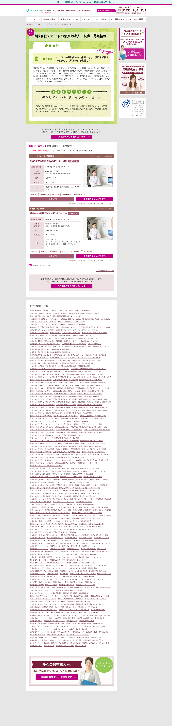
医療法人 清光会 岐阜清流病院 (97, 632)
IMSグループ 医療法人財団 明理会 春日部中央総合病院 (49, 327)
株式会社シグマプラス (37, 576)
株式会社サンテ (81, 338)
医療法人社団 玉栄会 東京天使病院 (67, 385)
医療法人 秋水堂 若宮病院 (89, 468)
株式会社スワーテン (64, 632)
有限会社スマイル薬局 (57, 504)
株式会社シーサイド (66, 571)
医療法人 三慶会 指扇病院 (68, 335)
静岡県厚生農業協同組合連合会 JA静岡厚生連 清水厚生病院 (50, 352)
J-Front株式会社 (52, 574)
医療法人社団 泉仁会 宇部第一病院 (94, 427)
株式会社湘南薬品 (82, 479)
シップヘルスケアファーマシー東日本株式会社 (84, 358)
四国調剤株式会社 (89, 576)
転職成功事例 (49, 19)
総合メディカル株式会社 (59, 643)
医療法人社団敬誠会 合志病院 (40, 391)
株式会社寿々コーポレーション (54, 621)
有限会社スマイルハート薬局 (95, 626)
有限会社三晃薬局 (36, 554)
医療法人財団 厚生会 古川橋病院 (64, 532)
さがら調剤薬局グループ (55, 538)
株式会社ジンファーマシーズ (71, 615)
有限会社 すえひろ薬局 (64, 499)
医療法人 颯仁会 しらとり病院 (51, 527)
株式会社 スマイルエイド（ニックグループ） (68, 626)
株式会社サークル (36, 529)
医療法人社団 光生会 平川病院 (40, 399)
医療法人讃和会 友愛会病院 (62, 347)
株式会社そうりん (36, 646)
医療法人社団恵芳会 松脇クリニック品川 (44, 590)
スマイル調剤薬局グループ (39, 504)
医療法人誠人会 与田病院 (102, 510)
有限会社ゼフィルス (97, 637)
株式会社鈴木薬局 (83, 618)
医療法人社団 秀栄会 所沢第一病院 (99, 402)
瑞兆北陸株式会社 (105, 615)
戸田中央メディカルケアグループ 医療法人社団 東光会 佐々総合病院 (54, 438)
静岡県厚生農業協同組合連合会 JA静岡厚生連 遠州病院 (50, 355)
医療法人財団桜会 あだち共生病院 (69, 316)
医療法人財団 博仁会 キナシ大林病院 (43, 324)
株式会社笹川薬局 (95, 540)
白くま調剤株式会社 (98, 610)
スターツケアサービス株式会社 (40, 502)
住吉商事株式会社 (89, 504)
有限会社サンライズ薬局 (78, 568)
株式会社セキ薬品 (36, 521)
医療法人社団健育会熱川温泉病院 (41, 394)
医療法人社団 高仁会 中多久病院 (64, 396)
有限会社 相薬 (103, 643)
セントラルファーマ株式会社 (40, 643)
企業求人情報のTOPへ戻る (105, 271)
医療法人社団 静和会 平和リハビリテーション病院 (84, 424)
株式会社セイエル (79, 632)
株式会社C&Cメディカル (38, 571)
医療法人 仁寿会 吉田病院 (39, 491)
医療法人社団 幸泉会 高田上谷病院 (65, 399)
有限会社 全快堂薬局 (83, 640)
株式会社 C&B (53, 571)
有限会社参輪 (92, 568)
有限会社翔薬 (34, 482)
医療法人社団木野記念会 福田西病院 (93, 383)
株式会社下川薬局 (51, 585)
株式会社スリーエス (88, 629)
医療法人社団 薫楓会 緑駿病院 (91, 385)
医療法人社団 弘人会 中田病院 (88, 396)
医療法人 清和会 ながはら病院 (64, 637)
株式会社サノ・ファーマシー (91, 546)
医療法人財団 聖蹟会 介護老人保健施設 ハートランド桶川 (50, 513)
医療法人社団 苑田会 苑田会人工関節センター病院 (91, 596)
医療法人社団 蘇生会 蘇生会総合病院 (97, 430)
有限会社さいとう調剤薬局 (80, 535)
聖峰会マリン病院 (105, 515)
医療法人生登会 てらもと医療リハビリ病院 (87, 513)
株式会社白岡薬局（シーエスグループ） (43, 610)
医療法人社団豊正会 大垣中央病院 (94, 449)
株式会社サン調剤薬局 (37, 557)
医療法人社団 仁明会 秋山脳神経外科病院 (93, 407)
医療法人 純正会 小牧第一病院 (71, 477)
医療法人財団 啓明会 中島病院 (64, 313)
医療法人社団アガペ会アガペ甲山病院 (43, 588)
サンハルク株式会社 (94, 344)
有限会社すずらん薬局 (103, 499)
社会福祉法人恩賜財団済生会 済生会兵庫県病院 (77, 363)
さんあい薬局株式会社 (88, 549)
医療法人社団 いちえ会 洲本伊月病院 (70, 588)
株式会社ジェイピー (78, 355)
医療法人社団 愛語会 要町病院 (41, 371)
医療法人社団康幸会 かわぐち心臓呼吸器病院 (46, 593)
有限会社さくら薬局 (81, 540)
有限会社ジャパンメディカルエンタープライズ (46, 466)
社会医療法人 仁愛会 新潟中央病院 (42, 485)
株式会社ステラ (70, 624)
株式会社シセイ (52, 579)
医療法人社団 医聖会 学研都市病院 (67, 374)
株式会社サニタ (55, 333)
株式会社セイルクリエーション (40, 637)
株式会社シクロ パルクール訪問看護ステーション (64, 576)
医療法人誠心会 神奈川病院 (40, 510)
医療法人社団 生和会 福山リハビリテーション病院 (47, 424)
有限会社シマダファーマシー (95, 582)
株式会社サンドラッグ (71, 341)
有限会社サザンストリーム (69, 543)
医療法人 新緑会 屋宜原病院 (40, 496)
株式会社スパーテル (84, 624)
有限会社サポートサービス (71, 333)
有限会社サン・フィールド (75, 560)
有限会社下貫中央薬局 (66, 585)
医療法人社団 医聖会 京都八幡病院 (93, 374)
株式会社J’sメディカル (37, 574)
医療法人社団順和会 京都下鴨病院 (89, 405)
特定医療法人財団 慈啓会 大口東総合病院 (44, 319)
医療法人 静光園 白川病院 (72, 507)
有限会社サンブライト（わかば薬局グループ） (46, 563)
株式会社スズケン (36, 621)
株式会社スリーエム (55, 507)
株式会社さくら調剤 (85, 538)
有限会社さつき (85, 543)
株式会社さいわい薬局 (37, 538)
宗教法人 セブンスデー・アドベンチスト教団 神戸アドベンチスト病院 (54, 468)
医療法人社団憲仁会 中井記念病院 (89, 394)
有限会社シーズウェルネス (101, 347)
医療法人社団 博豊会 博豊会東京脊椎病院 (75, 601)
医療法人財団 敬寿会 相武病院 (40, 313)
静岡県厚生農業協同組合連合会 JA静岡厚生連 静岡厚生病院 (50, 349)
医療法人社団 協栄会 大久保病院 (41, 385)
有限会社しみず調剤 (37, 585)
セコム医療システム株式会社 (53, 521)
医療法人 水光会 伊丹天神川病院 (84, 496)
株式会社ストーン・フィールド (63, 502)
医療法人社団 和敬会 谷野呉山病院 (95, 460)
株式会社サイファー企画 (99, 535)
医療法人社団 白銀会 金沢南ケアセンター (44, 601)
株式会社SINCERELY (66, 488)
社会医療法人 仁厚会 (61, 612)
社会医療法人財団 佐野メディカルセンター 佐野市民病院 (50, 535)
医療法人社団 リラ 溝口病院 (72, 460)
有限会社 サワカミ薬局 (57, 549)
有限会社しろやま (83, 482)
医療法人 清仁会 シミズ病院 (61, 510)
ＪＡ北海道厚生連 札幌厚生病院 (86, 571)
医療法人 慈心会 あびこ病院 (96, 355)
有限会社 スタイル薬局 (56, 624)
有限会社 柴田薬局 (37, 360)
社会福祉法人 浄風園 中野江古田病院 (43, 366)
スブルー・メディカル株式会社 (40, 626)
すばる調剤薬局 (98, 624)
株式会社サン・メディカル (97, 565)
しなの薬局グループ (99, 579)
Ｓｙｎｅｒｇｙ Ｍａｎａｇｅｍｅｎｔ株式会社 (75, 579)
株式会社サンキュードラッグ (70, 551)
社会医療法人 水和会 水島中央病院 (42, 499)
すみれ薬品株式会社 (73, 629)
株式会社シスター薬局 (37, 579)
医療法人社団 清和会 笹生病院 (77, 421)
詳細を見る (53, 199)
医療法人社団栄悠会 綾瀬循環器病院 (98, 588)
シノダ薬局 (34, 582)
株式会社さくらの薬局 (101, 538)
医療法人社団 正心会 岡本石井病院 (66, 416)
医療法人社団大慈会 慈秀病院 (66, 432)
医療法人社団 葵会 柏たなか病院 (89, 371)
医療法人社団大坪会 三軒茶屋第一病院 (43, 383)
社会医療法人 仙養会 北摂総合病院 (91, 524)
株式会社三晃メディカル (87, 335)
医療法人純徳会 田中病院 (92, 477)
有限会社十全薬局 (82, 604)
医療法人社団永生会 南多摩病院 (90, 380)
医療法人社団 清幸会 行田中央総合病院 (67, 410)
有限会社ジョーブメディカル (87, 607)
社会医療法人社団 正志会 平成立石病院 (78, 413)
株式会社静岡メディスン (58, 358)
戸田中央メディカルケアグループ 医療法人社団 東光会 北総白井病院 (54, 441)
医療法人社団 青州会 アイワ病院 (41, 416)
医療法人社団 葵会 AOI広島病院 (65, 371)
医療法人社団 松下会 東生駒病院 (93, 452)
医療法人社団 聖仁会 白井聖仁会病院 (93, 416)
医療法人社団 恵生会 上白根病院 (98, 388)
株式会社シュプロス (96, 604)
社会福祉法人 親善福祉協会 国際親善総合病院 (74, 366)
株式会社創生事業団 (94, 527)
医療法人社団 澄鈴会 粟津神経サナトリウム (45, 435)
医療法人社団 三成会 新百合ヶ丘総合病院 (70, 402)
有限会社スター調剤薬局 (38, 624)
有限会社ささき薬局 (52, 543)
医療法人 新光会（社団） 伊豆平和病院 (85, 612)
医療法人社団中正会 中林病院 (95, 599)
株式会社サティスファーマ (39, 546)
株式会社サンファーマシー (95, 557)
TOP (33, 19)
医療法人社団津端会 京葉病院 (72, 435)
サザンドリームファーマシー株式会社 (85, 330)
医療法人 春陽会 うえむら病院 (53, 607)
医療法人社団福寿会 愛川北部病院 (42, 449)
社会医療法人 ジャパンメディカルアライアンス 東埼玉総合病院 (52, 604)
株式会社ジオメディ (104, 574)
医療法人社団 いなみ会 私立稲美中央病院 (96, 377)
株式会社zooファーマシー (39, 618)
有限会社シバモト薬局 (60, 582)
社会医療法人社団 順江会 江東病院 (42, 405)
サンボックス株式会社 (60, 565)
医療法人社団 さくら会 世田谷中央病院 (93, 399)
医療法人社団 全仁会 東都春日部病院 (78, 521)
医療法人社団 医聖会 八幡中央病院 (42, 377)
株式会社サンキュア (52, 551)
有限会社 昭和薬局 (47, 482)
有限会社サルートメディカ (39, 549)
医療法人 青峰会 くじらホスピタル (85, 515)
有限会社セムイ (35, 640)
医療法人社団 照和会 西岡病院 (67, 407)
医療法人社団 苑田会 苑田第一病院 (42, 432)
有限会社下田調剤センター (91, 360)
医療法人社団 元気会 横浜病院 (65, 394)
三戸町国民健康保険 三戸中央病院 (74, 344)
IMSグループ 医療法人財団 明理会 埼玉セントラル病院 (90, 327)
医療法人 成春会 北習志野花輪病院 (96, 507)
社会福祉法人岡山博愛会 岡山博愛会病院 (44, 363)
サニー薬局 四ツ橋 (73, 546)
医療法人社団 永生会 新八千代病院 (65, 380)
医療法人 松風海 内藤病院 (99, 479)
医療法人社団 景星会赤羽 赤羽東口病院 (71, 388)
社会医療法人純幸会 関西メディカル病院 (44, 477)
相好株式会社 (34, 527)
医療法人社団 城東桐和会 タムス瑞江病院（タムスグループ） (51, 596)
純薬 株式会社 (35, 607)
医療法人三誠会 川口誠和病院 (63, 338)
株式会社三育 (101, 549)
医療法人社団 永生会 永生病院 (40, 380)
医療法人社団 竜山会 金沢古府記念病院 (70, 457)
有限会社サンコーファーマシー (54, 554)
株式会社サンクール (88, 551)
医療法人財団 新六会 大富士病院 (72, 319)
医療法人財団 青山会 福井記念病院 (97, 319)
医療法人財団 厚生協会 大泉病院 (87, 313)
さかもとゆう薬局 (48, 330)
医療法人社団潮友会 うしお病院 (90, 432)
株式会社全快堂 (68, 640)
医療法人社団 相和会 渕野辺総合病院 (69, 430)
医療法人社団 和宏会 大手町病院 (41, 463)
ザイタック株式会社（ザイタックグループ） (78, 529)
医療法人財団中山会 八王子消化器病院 (71, 322)
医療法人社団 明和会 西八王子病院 (68, 455)
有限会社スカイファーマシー (84, 499)
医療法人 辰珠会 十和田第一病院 (87, 488)
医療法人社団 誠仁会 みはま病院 (41, 419)
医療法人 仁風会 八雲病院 (90, 493)
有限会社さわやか (73, 549)
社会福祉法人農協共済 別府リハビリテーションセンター (49, 369)
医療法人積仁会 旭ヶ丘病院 (90, 518)
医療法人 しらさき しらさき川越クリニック (74, 610)
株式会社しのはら (45, 582)
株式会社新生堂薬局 (72, 493)
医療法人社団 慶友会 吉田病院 (93, 391)
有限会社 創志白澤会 (89, 643)
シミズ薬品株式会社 (74, 360)
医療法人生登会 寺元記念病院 (40, 515)
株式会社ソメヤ (80, 646)
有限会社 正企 (70, 607)
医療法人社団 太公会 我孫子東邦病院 (43, 599)
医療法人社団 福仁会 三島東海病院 (68, 449)
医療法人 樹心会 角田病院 (61, 474)
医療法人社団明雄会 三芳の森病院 (42, 455)
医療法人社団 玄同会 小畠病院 (71, 590)
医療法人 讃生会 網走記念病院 (40, 338)
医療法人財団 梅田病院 (82, 311)
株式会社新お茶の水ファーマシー (41, 612)
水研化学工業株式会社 (89, 615)
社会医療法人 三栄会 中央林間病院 (94, 333)
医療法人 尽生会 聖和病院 (59, 491)
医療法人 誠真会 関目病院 (82, 510)
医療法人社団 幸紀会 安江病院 (40, 396)
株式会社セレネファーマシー (52, 640)
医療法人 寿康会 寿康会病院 (40, 474)
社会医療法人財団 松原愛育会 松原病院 (71, 324)
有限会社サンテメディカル (56, 557)
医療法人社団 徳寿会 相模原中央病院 (43, 443)
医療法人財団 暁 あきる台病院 (62, 311)
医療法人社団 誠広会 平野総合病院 (94, 410)
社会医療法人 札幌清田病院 (39, 333)
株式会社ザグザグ (71, 538)
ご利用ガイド (118, 19)
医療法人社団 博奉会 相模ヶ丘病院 (65, 446)
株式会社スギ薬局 (55, 618)
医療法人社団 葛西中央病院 (68, 383)
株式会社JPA (64, 574)
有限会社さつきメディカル (101, 543)
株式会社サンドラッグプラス (90, 341)
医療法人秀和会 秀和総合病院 (60, 471)
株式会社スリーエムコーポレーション (43, 632)
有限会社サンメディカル (78, 565)
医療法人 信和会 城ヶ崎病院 (62, 496)
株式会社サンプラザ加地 (71, 563)
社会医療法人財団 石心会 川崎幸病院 (43, 322)
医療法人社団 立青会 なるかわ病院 (42, 457)
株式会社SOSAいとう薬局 (65, 646)
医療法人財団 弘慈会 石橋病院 (40, 532)
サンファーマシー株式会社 (75, 557)
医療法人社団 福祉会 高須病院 (90, 446)
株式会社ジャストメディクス (85, 585)
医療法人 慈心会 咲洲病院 (39, 358)
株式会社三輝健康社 (37, 551)
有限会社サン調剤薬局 (88, 554)
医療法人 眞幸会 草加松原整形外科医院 (44, 488)
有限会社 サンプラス (89, 563)
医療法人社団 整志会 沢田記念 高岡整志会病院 (46, 413)
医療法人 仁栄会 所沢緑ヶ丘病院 (67, 485)
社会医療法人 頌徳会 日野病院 (63, 479)
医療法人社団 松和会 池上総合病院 (42, 407)
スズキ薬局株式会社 (97, 618)
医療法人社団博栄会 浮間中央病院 (93, 443)
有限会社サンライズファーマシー (56, 568)
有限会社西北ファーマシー (56, 635)
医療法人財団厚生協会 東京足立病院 (43, 316)
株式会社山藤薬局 (36, 341)
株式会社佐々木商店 (37, 543)
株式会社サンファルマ (57, 560)
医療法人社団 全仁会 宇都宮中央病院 (68, 427)
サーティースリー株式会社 (53, 529)
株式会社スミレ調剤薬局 (38, 507)
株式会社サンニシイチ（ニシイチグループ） (45, 344)
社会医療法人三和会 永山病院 (40, 347)
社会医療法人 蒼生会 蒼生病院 (74, 527)
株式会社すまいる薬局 (74, 504)
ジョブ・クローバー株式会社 (66, 482)
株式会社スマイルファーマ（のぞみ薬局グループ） (47, 629)
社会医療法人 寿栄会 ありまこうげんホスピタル (90, 471)
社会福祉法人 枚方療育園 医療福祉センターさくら (88, 369)
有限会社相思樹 (75, 643)
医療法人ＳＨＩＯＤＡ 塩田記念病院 (83, 574)
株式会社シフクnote (76, 582)
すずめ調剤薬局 (71, 621)
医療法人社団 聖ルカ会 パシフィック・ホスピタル (47, 421)
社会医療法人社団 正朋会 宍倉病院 (93, 419)
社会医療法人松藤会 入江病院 (40, 479)
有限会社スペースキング (84, 502)
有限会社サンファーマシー (39, 560)
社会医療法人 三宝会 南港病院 (40, 565)
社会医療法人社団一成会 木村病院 (68, 377)
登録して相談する (106, 11)
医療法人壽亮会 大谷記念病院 (82, 474)
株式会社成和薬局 (83, 637)
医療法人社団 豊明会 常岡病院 (40, 452)
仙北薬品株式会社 (71, 524)
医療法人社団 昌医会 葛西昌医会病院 (76, 593)
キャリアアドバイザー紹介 (94, 19)
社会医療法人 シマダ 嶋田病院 (55, 360)
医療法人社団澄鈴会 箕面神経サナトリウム (45, 460)
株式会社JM (103, 571)
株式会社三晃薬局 (103, 551)
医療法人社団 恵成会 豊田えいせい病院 (66, 391)
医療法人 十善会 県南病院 (39, 471)
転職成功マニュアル (69, 19)
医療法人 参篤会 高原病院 (53, 341)
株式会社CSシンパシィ (51, 615)
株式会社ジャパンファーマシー (88, 463)
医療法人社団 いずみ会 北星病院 (41, 374)
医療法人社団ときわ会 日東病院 (91, 441)
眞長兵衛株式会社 (36, 615)
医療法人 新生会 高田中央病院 (40, 493)
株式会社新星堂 (58, 493)
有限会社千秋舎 (97, 640)
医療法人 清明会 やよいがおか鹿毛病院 (44, 518)
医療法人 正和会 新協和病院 (69, 518)
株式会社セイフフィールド (62, 515)
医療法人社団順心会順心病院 (66, 405)
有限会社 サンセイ (72, 554)
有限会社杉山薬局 (69, 618)
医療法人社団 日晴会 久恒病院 (68, 443)
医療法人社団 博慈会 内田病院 (40, 446)
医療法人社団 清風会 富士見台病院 (67, 419)
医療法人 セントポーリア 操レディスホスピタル (47, 524)
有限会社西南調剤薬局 (37, 635)
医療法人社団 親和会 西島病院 (40, 410)
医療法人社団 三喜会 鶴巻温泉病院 (42, 402)
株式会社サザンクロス (63, 330)
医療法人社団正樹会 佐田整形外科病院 (66, 452)
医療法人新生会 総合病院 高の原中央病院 (85, 491)
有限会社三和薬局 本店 (82, 347)
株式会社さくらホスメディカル (61, 540)
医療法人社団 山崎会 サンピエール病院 (96, 455)
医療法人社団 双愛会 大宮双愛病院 (42, 430)
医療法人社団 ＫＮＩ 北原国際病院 (43, 388)
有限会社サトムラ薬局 (57, 546)
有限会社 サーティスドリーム (40, 311)
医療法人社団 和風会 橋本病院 (65, 463)
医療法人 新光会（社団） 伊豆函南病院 (94, 485)
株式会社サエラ (35, 330)
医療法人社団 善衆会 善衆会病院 (41, 427)
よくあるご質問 (136, 19)
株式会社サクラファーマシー (40, 540)
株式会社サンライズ (37, 568)
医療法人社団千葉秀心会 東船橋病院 (70, 599)
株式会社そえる (49, 646)
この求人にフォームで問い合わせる (95, 199)
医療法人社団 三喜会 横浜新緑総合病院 (44, 335)
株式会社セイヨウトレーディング (77, 635)
